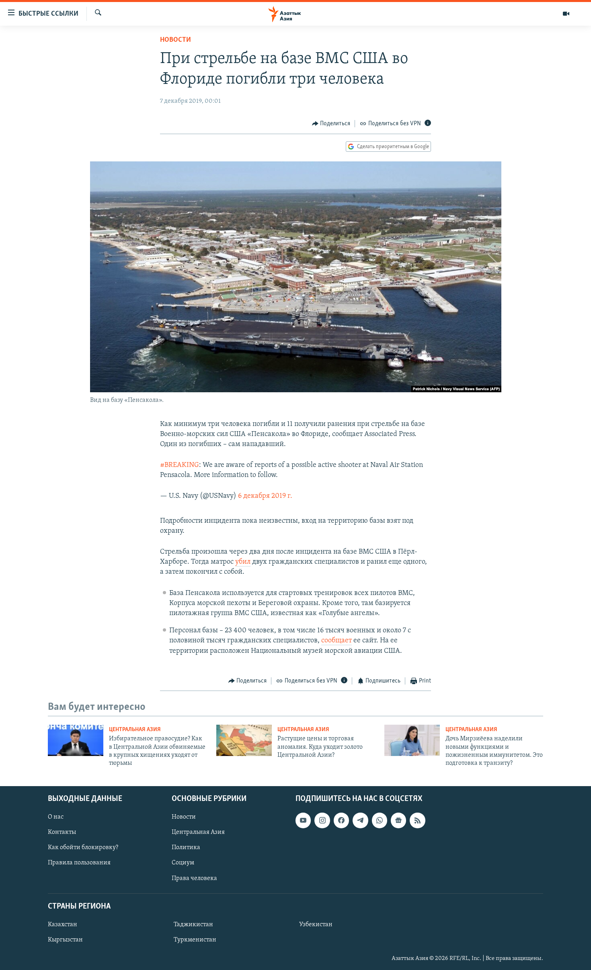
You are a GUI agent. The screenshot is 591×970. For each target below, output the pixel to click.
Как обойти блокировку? (83, 847)
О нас (56, 817)
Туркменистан (195, 940)
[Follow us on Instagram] (322, 820)
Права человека (194, 878)
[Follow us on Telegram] (360, 820)
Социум (183, 863)
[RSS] (417, 820)
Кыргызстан (65, 940)
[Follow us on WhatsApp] (379, 820)
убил (242, 562)
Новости (175, 40)
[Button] (331, 123)
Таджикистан (193, 924)
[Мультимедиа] (566, 13)
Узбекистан (315, 924)
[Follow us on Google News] (398, 820)
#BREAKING (179, 465)
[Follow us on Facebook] (341, 820)
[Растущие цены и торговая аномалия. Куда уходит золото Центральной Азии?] (244, 740)
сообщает (336, 640)
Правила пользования (79, 863)
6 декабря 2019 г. (265, 496)
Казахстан (62, 924)
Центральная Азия (135, 730)
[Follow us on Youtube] (303, 820)
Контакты (62, 832)
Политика (186, 847)
